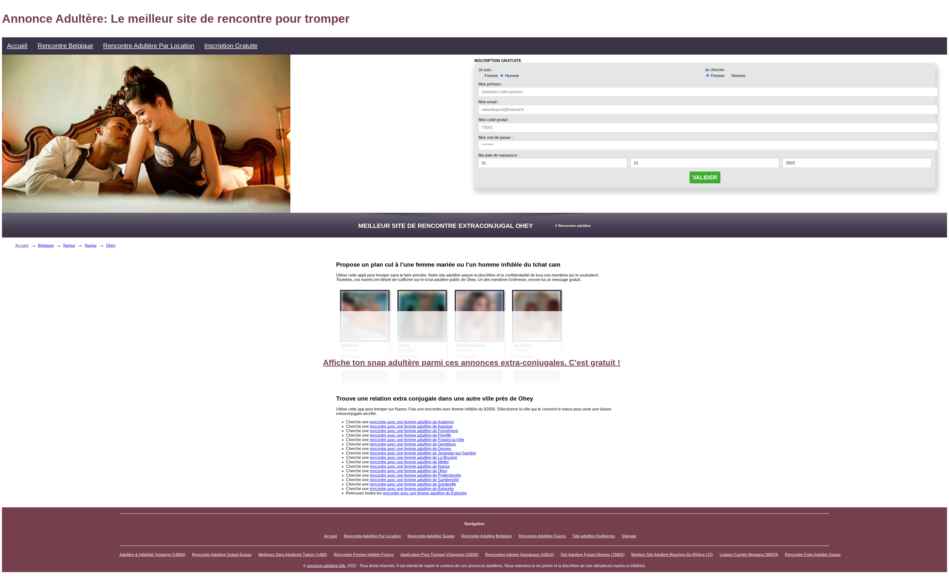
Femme (491, 76)
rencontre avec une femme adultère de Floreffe (410, 435)
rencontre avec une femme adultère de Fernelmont (414, 431)
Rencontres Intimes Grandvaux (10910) (519, 555)
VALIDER (705, 177)
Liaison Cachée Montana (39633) (749, 555)
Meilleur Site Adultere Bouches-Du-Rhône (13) (672, 555)
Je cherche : (715, 70)
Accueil (17, 45)
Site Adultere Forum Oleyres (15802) (593, 555)
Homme (511, 76)
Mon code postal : (493, 120)
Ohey (110, 245)
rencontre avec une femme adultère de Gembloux (413, 444)
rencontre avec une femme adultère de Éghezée (412, 489)
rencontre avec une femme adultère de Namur (410, 466)
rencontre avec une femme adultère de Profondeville (415, 475)
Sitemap (629, 536)
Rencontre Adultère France (542, 536)
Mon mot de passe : (495, 137)
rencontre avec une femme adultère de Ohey (408, 471)
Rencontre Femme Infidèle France (364, 555)
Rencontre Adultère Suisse (431, 536)
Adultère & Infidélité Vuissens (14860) (152, 555)
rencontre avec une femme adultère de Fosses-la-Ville (417, 440)
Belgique (46, 245)
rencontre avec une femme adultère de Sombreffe (413, 484)
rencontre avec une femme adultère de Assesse (411, 426)
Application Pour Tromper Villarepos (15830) (439, 555)
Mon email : (488, 102)
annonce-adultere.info (326, 566)
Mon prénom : (490, 84)
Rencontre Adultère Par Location (148, 45)
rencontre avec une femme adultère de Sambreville (414, 480)
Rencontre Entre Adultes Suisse (813, 555)
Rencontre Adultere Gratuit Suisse (222, 555)
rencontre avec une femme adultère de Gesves (410, 449)
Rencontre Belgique (65, 45)
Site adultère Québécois (594, 536)
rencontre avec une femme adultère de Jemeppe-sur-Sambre (423, 453)
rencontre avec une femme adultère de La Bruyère (413, 457)
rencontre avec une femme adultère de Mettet (409, 462)
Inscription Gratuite (231, 45)
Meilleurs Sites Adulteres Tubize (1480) (292, 555)
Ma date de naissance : (498, 155)
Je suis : (485, 70)
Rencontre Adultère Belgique (486, 536)
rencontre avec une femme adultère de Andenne (412, 422)
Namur (69, 245)
